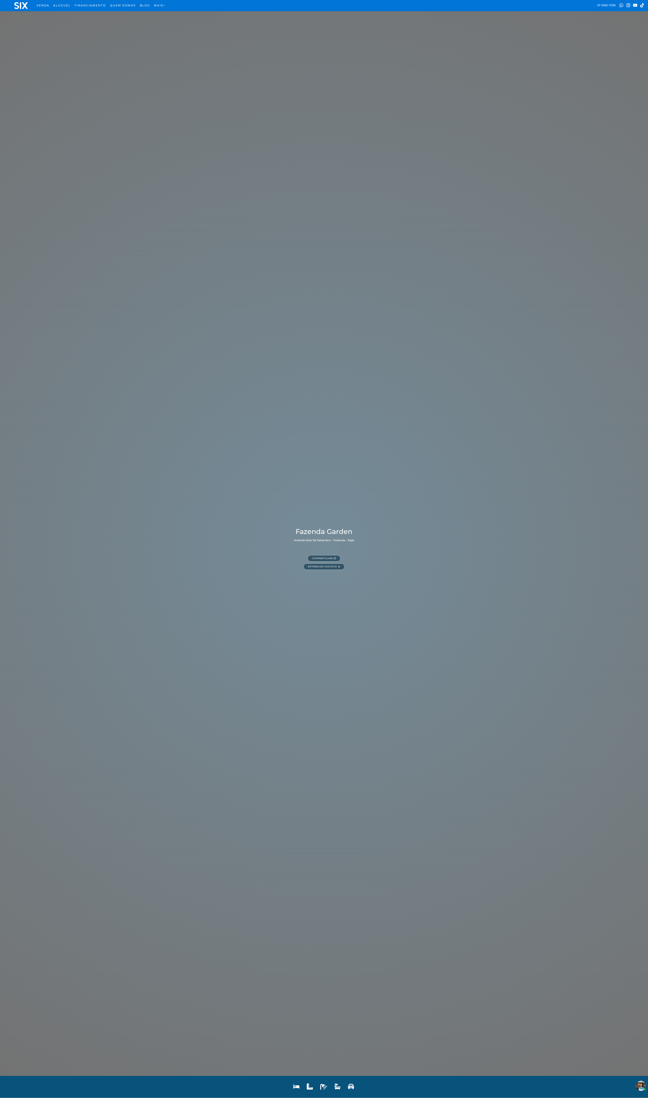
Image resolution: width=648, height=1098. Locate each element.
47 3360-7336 (606, 5)
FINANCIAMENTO (90, 5)
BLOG (145, 5)
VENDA (43, 5)
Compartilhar (322, 558)
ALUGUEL (62, 5)
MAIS (158, 5)
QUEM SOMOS (123, 5)
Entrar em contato (322, 566)
